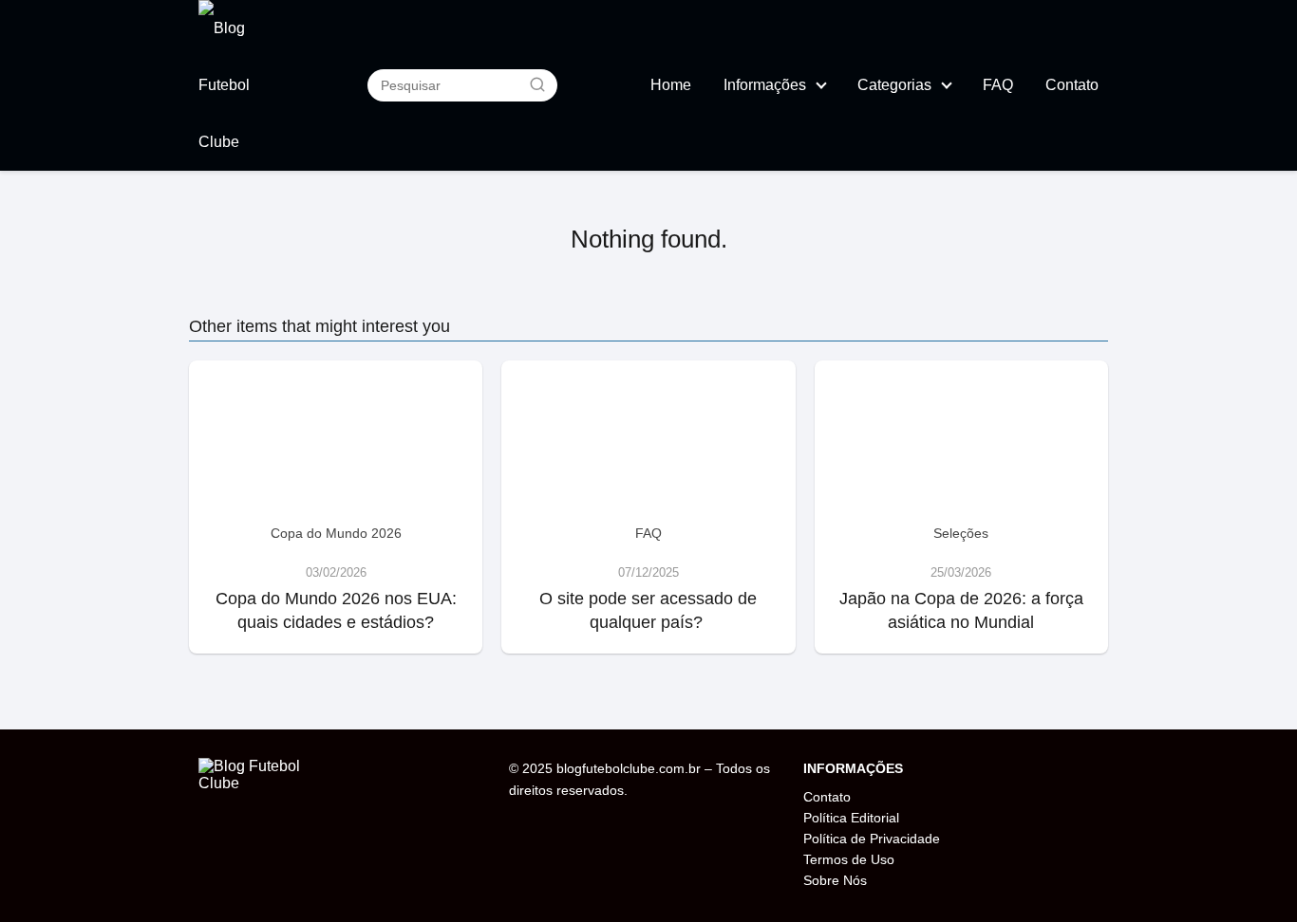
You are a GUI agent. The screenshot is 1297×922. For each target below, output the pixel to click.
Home (670, 85)
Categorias (894, 85)
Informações (765, 85)
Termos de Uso (848, 859)
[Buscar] (537, 84)
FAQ (998, 85)
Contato (1072, 85)
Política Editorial (851, 817)
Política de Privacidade (871, 838)
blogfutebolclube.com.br (628, 768)
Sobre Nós (835, 880)
